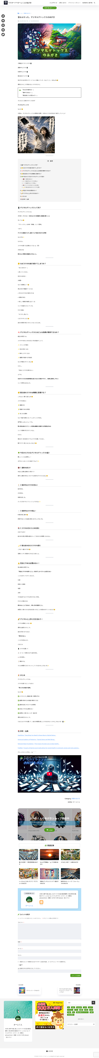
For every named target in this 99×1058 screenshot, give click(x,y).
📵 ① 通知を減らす (27, 179)
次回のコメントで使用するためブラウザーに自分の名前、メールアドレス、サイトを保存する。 (43, 962)
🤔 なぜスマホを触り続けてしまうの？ (31, 168)
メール (20, 948)
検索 (93, 1002)
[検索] (93, 2)
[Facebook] (3, 20)
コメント (21, 922)
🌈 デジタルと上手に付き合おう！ (30, 193)
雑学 (92, 1012)
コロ (85, 1007)
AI (68, 1007)
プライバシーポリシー (74, 3)
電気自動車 (70, 1015)
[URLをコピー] (3, 34)
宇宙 (86, 1010)
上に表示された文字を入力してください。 (29, 968)
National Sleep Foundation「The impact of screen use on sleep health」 (38, 744)
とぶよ (50, 830)
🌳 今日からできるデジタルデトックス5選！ (33, 176)
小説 (91, 1010)
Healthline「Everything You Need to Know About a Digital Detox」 (37, 735)
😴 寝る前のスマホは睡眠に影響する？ (31, 173)
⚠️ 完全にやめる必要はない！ (29, 190)
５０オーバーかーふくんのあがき (20, 3)
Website (41, 904)
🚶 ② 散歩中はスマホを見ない (30, 181)
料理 (69, 1012)
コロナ (90, 1007)
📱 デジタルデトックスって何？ (29, 165)
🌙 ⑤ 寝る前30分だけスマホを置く (31, 187)
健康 (81, 1010)
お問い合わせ (62, 3)
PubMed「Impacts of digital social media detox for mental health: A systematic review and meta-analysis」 (49, 748)
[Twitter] (3, 16)
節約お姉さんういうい (82, 1012)
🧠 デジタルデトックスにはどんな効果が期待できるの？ (36, 171)
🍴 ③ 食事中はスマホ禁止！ (30, 183)
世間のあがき (76, 798)
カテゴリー (81, 1019)
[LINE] (3, 25)
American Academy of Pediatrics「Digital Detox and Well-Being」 (36, 739)
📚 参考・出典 (25, 199)
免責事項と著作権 (87, 3)
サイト (20, 955)
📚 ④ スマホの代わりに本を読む (31, 185)
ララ (76, 1010)
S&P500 (79, 1007)
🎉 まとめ (24, 196)
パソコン (70, 1010)
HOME (50, 1051)
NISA (73, 1007)
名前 (20, 942)
